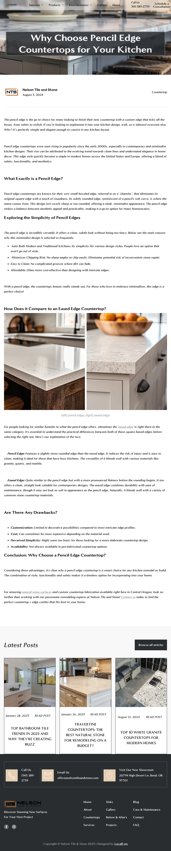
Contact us (128, 597)
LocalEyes (121, 844)
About (116, 5)
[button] (36, 5)
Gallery (102, 5)
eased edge (125, 427)
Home (87, 802)
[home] (11, 5)
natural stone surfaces (37, 592)
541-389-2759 (140, 6)
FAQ (136, 825)
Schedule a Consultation (161, 5)
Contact (138, 817)
